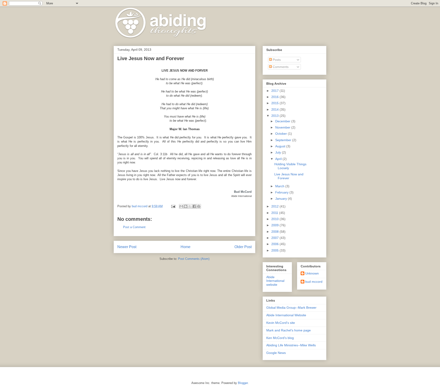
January (281, 198)
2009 (275, 225)
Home (185, 247)
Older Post (243, 247)
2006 (275, 244)
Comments (280, 67)
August (280, 146)
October (281, 133)
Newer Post (126, 247)
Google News (276, 353)
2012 (275, 206)
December (283, 121)
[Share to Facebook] (194, 206)
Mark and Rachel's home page (288, 330)
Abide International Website (286, 315)
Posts (276, 60)
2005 (275, 250)
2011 (275, 213)
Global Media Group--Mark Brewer (291, 307)
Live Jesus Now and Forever (288, 176)
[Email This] (181, 206)
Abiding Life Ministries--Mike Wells (291, 345)
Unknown (312, 273)
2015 (275, 103)
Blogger (243, 383)
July (278, 152)
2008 (275, 231)
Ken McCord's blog (280, 338)
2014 (275, 109)
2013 (275, 116)
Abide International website (275, 281)
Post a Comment (134, 227)
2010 (275, 219)
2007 (275, 238)
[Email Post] (173, 206)
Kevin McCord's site (280, 323)
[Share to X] (190, 206)
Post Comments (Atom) (193, 258)
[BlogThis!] (185, 206)
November (283, 127)
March (280, 186)
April (279, 159)
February (282, 192)
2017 (275, 90)
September (283, 140)
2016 (275, 97)
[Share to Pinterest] (198, 206)
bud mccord (313, 281)
